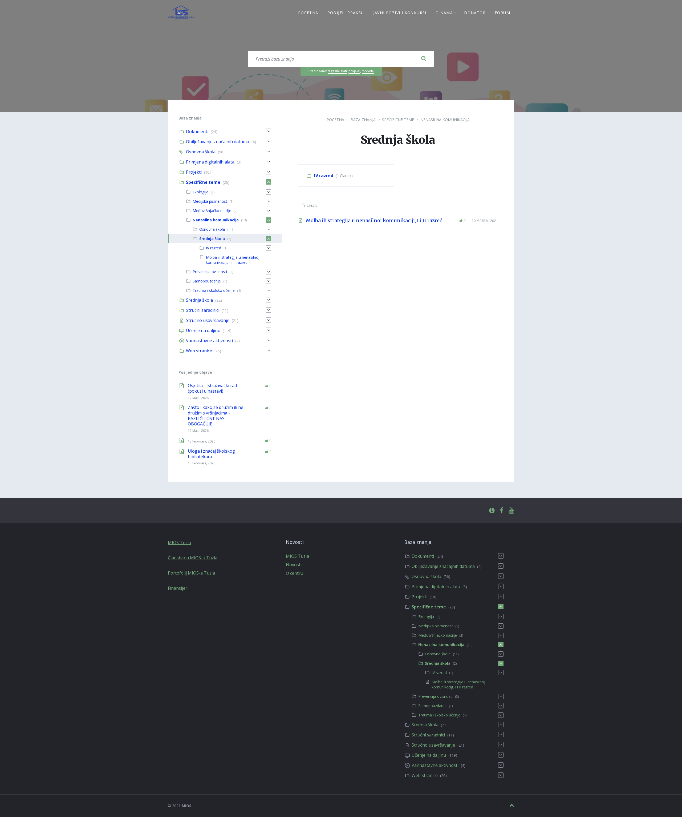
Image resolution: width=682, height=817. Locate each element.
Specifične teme (398, 119)
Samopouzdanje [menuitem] (207, 281)
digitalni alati (337, 71)
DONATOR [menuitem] (475, 12)
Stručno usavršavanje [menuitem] (207, 320)
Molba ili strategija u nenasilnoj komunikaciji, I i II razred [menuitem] (232, 260)
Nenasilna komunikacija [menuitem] (216, 219)
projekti (354, 71)
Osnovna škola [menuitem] (201, 152)
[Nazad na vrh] (511, 805)
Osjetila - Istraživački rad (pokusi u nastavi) (212, 388)
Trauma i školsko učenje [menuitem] (214, 290)
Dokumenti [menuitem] (197, 131)
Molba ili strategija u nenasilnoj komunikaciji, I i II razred (374, 220)
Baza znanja (363, 119)
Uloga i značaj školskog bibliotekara (211, 454)
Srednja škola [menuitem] (212, 238)
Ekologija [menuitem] (200, 191)
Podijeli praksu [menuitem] (345, 12)
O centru (294, 573)
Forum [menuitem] (502, 12)
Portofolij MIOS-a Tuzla (191, 573)
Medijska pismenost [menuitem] (210, 201)
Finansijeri (178, 588)
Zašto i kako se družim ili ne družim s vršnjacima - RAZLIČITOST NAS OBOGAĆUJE (215, 415)
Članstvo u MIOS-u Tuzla (192, 558)
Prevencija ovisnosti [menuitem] (210, 271)
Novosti (294, 565)
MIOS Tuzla (179, 542)
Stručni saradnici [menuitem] (202, 310)
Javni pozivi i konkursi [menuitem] (400, 12)
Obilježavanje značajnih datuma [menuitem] (217, 142)
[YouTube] (511, 510)
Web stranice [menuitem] (199, 351)
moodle (368, 71)
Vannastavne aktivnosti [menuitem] (209, 341)
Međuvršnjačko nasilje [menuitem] (212, 210)
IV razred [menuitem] (213, 247)
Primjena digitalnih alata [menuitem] (210, 162)
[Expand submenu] (268, 131)
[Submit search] (423, 58)
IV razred (323, 175)
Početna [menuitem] (308, 12)
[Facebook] (502, 510)
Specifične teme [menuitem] (203, 182)
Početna (335, 119)
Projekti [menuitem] (194, 172)
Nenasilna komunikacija (445, 119)
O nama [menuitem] (444, 12)
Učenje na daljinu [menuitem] (203, 330)
